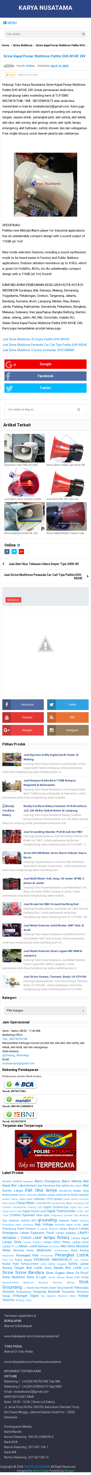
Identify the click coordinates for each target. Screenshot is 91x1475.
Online (10, 545)
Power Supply (23, 1259)
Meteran (43, 1246)
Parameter (8, 1255)
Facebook (46, 376)
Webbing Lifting (23, 1300)
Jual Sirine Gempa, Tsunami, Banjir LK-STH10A (54, 976)
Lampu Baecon (49, 1228)
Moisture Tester (23, 1250)
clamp (11, 1203)
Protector (84, 1260)
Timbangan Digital (25, 1296)
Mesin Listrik (28, 1246)
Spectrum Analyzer (35, 1282)
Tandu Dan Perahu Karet (41, 1287)
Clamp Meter (25, 1203)
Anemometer (10, 1194)
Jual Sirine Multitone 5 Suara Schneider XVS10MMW (38, 350)
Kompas (30, 1228)
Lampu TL (8, 1246)
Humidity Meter (64, 1224)
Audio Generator (28, 1194)
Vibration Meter (67, 1295)
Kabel (20, 1228)
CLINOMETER (42, 1203)
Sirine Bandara (29, 1272)
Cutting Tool (35, 1207)
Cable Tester (26, 1199)
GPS (33, 1220)
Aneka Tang (81, 1190)
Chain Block (70, 1199)
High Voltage (43, 1224)
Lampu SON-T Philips (56, 1242)
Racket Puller (10, 1263)
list (16, 1246)
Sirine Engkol (55, 1273)
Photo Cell (7, 1260)
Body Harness (80, 1194)
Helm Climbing (24, 1224)
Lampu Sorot (80, 1242)
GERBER (25, 1220)
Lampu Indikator (66, 1232)
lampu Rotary (57, 1237)
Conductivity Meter (61, 1203)
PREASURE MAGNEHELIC (53, 1260)
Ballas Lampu (47, 1194)
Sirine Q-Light (36, 1277)
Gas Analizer (81, 1215)
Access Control (12, 1181)
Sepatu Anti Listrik (67, 1268)
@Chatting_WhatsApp (15, 1055)
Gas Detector (10, 1220)
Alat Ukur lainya (41, 1190)
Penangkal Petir (27, 1255)
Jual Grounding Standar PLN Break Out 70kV (53, 831)
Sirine (7, 1272)
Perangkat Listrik (72, 1255)
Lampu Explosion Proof (36, 1233)
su (24, 1288)
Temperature (23, 1291)
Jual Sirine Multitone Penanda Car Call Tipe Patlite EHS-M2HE (44, 345)
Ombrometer (61, 1250)
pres (76, 1260)
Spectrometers (10, 1282)
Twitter (45, 388)
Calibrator (39, 1199)
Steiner (70, 1282)
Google (45, 364)
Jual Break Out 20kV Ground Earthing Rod (51, 904)
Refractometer (30, 1263)
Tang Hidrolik (65, 1287)
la (38, 1228)
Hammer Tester (68, 1220)
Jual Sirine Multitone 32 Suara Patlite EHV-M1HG (35, 339)
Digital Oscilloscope (56, 1207)
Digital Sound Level (12, 1211)
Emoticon (13, 599)
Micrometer (54, 1246)
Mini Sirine (68, 1246)
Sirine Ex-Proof (77, 1273)
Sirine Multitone (22, 45)
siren (86, 1267)
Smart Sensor (56, 1277)
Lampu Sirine (12, 1242)
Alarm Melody (72, 1181)
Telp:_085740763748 (14, 1038)
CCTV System (54, 1199)
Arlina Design (41, 1470)
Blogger (69, 1470)
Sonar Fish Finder (77, 1277)
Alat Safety (62, 1185)
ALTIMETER (65, 1190)
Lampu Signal (80, 1238)
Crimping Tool (81, 1203)
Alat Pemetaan (46, 1185)
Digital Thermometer (61, 1211)
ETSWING (15, 1215)
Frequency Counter (62, 1215)
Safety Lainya (78, 1264)
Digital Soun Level (79, 1207)
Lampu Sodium (32, 1242)
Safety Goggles (57, 1263)
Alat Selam (76, 1185)
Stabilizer (57, 1282)
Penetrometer (47, 1255)
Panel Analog (80, 1250)
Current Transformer (14, 1207)
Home (5, 45)
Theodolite (68, 1291)
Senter (48, 1267)
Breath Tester (10, 1199)
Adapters (28, 1181)
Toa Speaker (48, 1295)
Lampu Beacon (68, 1228)
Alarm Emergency (47, 1181)
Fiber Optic (43, 1215)
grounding (47, 1220)
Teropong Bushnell (46, 1292)
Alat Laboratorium (23, 1185)
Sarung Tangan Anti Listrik (22, 1268)
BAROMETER (63, 1194)
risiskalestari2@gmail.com (18, 1063)
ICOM (77, 1224)
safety (43, 1264)
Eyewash (28, 1215)
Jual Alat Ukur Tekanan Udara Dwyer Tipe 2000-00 (44, 564)
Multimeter (44, 1250)
